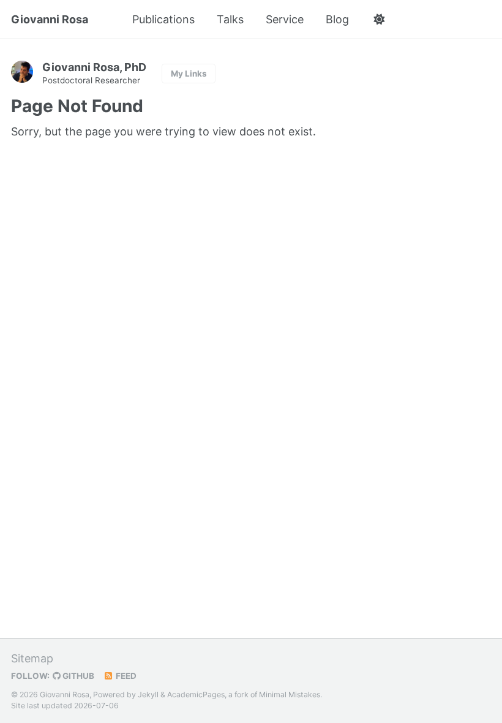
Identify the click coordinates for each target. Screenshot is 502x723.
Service (285, 19)
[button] (378, 20)
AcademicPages (196, 694)
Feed (125, 676)
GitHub (77, 676)
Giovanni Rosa (49, 19)
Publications (163, 19)
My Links (189, 73)
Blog (337, 19)
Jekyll (148, 694)
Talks (230, 19)
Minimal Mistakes (289, 694)
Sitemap (32, 658)
